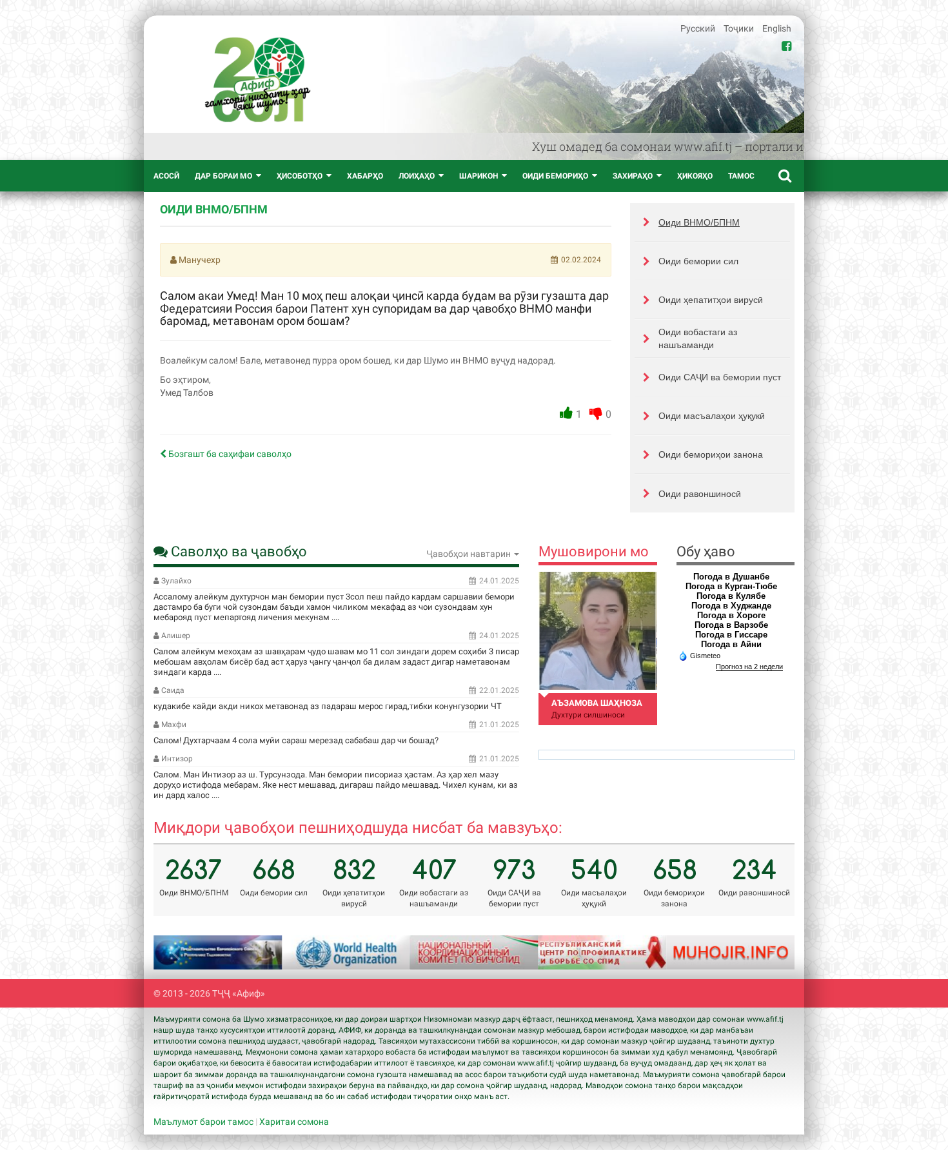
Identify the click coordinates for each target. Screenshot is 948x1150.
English (776, 28)
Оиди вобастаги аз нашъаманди (697, 338)
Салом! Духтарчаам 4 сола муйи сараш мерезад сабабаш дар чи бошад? (296, 740)
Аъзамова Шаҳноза (596, 703)
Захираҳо (633, 175)
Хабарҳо (365, 175)
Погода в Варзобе (731, 625)
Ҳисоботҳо (299, 175)
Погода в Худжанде (731, 605)
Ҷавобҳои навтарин (469, 554)
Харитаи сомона (294, 1121)
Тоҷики (740, 28)
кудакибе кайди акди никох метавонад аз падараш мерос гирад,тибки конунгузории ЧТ (327, 706)
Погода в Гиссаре (731, 634)
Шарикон (478, 175)
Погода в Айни (731, 644)
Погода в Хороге (731, 615)
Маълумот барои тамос (203, 1121)
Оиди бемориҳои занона (710, 454)
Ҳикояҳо (695, 175)
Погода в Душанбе (731, 576)
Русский (698, 28)
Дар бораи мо (223, 175)
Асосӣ (166, 175)
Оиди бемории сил (698, 261)
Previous (179, 952)
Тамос (741, 175)
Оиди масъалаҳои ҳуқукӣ (711, 416)
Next (769, 952)
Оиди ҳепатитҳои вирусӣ (710, 300)
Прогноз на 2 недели (749, 666)
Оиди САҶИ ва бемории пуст (719, 377)
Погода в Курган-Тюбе (731, 586)
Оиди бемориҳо (555, 175)
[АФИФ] (257, 79)
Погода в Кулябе (730, 596)
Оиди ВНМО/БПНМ (699, 222)
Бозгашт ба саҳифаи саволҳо (228, 454)
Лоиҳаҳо (417, 175)
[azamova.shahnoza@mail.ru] (597, 631)
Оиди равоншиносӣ (699, 494)
